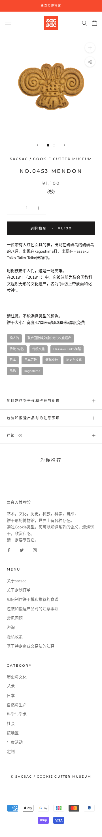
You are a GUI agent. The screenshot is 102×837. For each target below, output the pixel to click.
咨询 (11, 627)
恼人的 (14, 338)
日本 (13, 360)
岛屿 (13, 371)
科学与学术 (17, 714)
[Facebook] (9, 549)
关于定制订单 (19, 590)
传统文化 (38, 349)
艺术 (11, 686)
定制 (11, 751)
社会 (11, 723)
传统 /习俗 (17, 349)
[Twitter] (22, 549)
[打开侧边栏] (8, 23)
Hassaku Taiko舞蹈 (67, 349)
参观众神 (51, 360)
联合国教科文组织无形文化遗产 (49, 338)
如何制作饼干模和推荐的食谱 (33, 401)
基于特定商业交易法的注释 (30, 646)
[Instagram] (35, 549)
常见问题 (15, 618)
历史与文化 (74, 360)
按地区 (13, 733)
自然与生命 (17, 705)
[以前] (37, 145)
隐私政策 (15, 637)
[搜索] (84, 22)
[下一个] (64, 145)
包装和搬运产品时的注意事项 (33, 418)
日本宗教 (30, 360)
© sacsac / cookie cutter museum (51, 776)
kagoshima (32, 371)
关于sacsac (16, 581)
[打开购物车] (94, 23)
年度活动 (15, 742)
